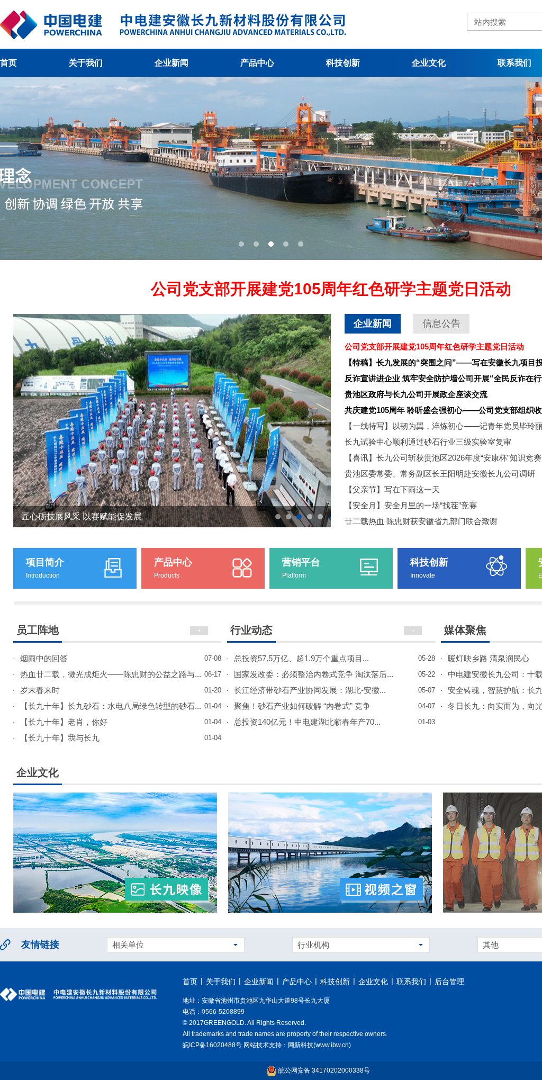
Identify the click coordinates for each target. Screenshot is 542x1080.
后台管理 (449, 981)
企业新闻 (171, 62)
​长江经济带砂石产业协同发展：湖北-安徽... (334, 690)
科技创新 (343, 62)
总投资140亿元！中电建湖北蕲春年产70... (334, 721)
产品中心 (257, 62)
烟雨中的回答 (120, 658)
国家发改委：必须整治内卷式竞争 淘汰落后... (334, 674)
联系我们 (411, 981)
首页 (190, 981)
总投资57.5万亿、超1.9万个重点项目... (334, 658)
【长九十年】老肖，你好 (120, 721)
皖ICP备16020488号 (212, 1045)
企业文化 (429, 62)
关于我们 (86, 62)
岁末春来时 (120, 690)
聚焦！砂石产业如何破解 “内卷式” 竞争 (334, 705)
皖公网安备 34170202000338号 (323, 1070)
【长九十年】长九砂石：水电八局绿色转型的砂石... (120, 705)
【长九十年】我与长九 (120, 737)
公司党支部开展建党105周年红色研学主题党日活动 (331, 289)
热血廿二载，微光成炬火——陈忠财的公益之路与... (120, 674)
